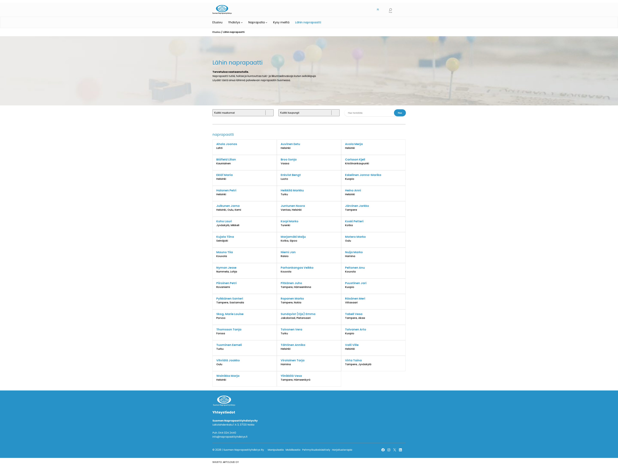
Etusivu (216, 32)
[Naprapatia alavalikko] (266, 22)
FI (378, 9)
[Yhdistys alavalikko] (242, 22)
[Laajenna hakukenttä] (390, 9)
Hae (400, 113)
